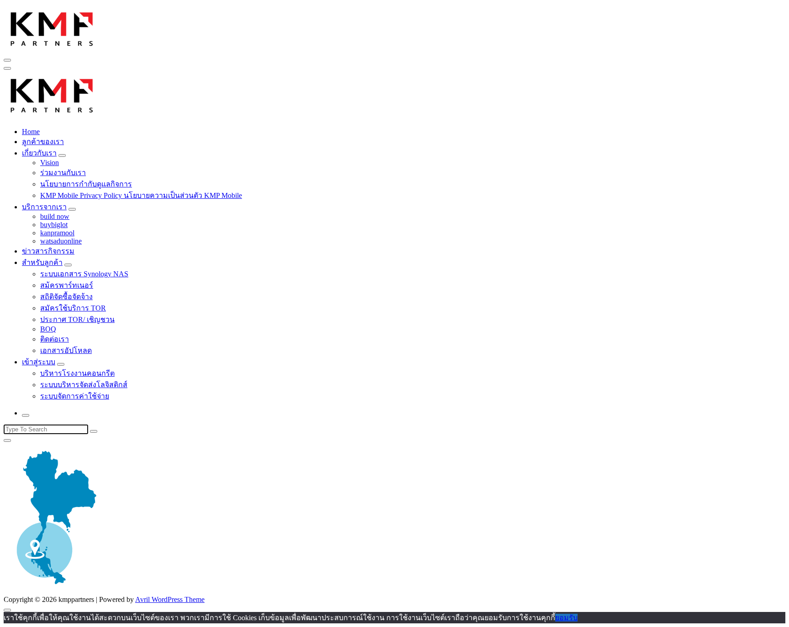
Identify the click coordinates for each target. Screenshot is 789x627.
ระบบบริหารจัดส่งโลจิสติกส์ (83, 385)
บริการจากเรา (44, 207)
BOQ (48, 329)
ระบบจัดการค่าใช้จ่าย (74, 396)
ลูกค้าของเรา (43, 141)
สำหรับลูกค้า (42, 262)
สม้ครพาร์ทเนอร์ (66, 285)
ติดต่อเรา (54, 339)
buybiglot (54, 224)
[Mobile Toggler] (62, 155)
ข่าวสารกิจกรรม (48, 251)
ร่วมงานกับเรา (63, 172)
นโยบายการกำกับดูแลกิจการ (86, 184)
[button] (52, 28)
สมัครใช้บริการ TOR (73, 308)
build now (54, 216)
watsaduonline (61, 241)
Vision (49, 162)
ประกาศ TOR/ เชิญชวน (77, 319)
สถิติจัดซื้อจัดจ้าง (66, 297)
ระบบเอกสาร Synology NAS (84, 274)
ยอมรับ (566, 618)
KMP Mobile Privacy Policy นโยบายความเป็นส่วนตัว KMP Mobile (141, 195)
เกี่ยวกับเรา (39, 153)
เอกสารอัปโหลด (66, 350)
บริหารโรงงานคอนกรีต (77, 373)
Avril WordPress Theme (170, 599)
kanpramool (57, 233)
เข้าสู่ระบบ (38, 362)
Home (31, 131)
